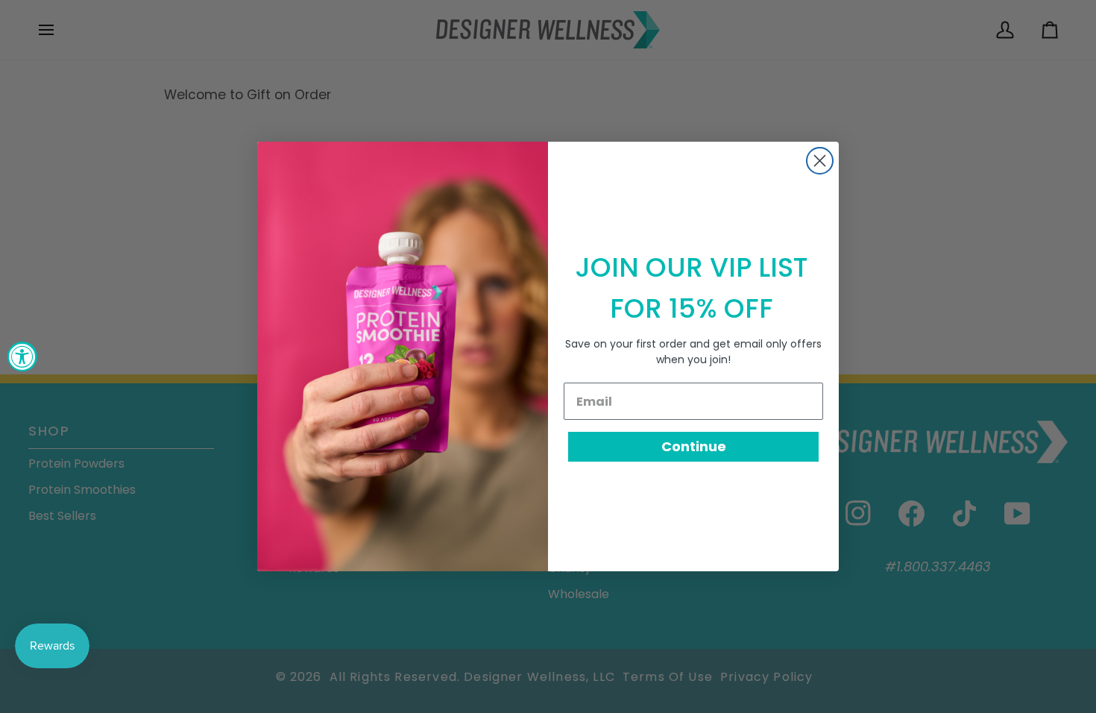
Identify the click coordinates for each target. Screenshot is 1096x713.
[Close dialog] (820, 161)
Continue (693, 446)
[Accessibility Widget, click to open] (22, 356)
